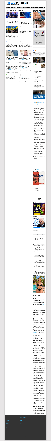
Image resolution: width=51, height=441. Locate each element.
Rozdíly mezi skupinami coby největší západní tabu (39, 245)
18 (25, 44)
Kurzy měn (37, 169)
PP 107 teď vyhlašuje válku (24, 66)
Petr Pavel (36, 189)
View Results (39, 199)
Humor (30, 7)
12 (25, 67)
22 (42, 239)
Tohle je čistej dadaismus (36, 77)
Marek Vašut (36, 192)
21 (40, 239)
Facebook (33, 50)
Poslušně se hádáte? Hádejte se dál (37, 268)
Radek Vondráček (36, 188)
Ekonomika (25, 7)
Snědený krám (8, 19)
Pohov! (20, 28)
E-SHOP (8, 434)
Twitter (36, 50)
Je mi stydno (35, 84)
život (35, 339)
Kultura (33, 7)
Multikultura (20, 7)
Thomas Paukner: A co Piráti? (37, 75)
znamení (42, 328)
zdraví (43, 304)
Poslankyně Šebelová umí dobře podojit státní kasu (39, 273)
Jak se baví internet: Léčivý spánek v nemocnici (39, 256)
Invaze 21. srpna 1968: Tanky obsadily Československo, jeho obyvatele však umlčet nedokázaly (38, 265)
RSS (35, 50)
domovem (34, 332)
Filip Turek (36, 191)
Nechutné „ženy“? (35, 72)
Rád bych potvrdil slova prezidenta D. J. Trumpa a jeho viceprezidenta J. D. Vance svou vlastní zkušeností (12, 67)
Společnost (15, 7)
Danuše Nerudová (37, 190)
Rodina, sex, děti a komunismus (37, 261)
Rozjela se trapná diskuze (36, 251)
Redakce (10, 35)
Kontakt (21, 420)
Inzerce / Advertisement (23, 417)
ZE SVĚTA (9, 431)
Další (43, 7)
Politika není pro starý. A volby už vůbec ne (38, 272)
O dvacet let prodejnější (36, 260)
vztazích (42, 301)
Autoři (21, 423)
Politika (10, 7)
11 (35, 238)
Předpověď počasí (39, 104)
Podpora (37, 7)
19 (37, 239)
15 (42, 238)
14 (40, 238)
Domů (7, 7)
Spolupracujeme (22, 424)
